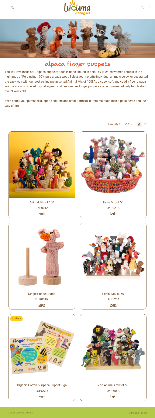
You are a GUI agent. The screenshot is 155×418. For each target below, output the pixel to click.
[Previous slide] (14, 165)
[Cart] (150, 7)
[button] (128, 124)
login (42, 213)
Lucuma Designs (24, 412)
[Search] (12, 7)
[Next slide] (69, 165)
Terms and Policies (137, 413)
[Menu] (4, 7)
